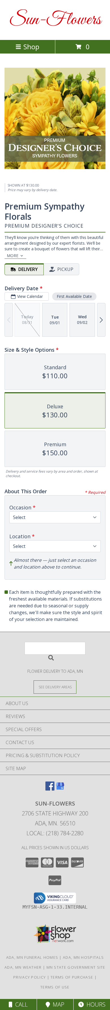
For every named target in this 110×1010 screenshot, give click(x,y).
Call (20, 1004)
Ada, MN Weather (23, 967)
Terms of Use (55, 987)
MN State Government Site (76, 967)
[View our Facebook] (49, 788)
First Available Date (74, 296)
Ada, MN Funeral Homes (32, 957)
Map (57, 1004)
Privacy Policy (29, 977)
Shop (31, 46)
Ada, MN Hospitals (83, 957)
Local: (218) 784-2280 (55, 833)
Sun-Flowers (55, 19)
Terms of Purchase (71, 977)
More (12, 255)
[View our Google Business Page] (60, 788)
